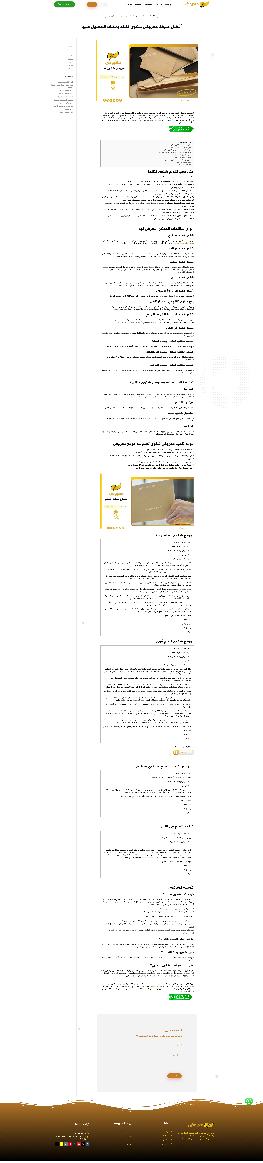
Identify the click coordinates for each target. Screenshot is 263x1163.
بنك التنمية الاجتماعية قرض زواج (62, 106)
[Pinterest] (70, 1144)
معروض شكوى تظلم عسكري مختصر (178, 160)
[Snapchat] (61, 1144)
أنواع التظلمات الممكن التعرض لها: (178, 147)
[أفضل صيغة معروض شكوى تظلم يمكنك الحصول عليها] (147, 129)
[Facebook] (87, 1144)
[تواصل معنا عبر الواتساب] (249, 1101)
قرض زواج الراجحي (66, 103)
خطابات (70, 59)
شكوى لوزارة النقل (67, 109)
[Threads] (57, 1144)
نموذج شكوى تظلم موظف (181, 155)
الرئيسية (152, 16)
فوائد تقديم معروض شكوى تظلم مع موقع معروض (173, 152)
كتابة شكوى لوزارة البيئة (65, 97)
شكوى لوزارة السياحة (66, 93)
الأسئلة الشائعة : (185, 165)
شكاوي (137, 16)
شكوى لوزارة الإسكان (66, 90)
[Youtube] (79, 1144)
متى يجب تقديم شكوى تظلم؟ (180, 145)
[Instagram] (74, 1144)
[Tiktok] (66, 1144)
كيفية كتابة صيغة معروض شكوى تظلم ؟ (177, 150)
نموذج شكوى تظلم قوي (183, 157)
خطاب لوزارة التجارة (66, 112)
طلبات (71, 65)
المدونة (145, 16)
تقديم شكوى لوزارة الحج (65, 82)
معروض (121, 118)
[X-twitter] (83, 1144)
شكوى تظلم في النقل (183, 162)
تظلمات (70, 56)
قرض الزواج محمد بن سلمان (63, 100)
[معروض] (196, 4)
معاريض (70, 68)
